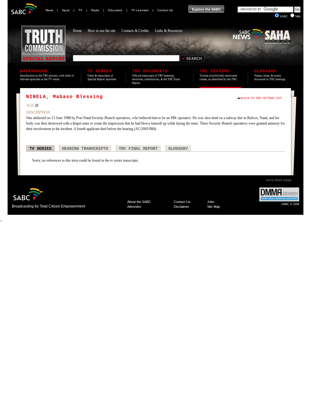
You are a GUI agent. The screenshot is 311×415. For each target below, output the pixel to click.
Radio (95, 10)
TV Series (40, 148)
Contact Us (165, 10)
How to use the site (101, 31)
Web (297, 16)
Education (115, 10)
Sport (66, 10)
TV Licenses (140, 10)
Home (77, 31)
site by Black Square (278, 180)
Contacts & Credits (135, 31)
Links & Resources (169, 31)
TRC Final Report (138, 148)
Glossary (178, 148)
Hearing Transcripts (85, 148)
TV (80, 10)
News (49, 10)
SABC (284, 16)
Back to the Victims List (261, 98)
